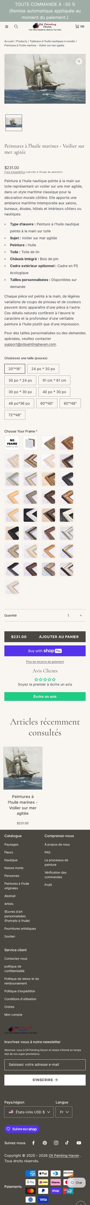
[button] (6, 26)
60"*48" (70, 403)
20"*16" (15, 369)
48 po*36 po (19, 403)
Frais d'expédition (14, 172)
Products (21, 41)
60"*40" (46, 403)
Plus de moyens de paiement (45, 661)
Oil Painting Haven (64, 1155)
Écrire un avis (45, 696)
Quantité (10, 615)
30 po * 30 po (20, 392)
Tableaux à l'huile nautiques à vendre (52, 41)
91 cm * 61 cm (54, 380)
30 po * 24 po (20, 380)
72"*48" (15, 415)
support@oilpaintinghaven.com (30, 344)
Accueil (9, 41)
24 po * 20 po (43, 369)
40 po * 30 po (54, 392)
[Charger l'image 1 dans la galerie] (13, 123)
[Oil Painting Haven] (45, 26)
